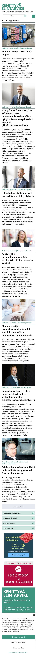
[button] (34, 615)
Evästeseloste (13, 652)
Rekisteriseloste (22, 652)
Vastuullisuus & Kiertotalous (11, 462)
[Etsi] (25, 16)
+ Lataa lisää (18, 506)
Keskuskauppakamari (25, 48)
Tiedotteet (5, 48)
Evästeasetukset (18, 648)
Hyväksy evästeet (18, 637)
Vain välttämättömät (18, 642)
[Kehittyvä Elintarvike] (13, 9)
